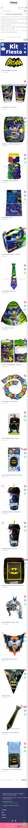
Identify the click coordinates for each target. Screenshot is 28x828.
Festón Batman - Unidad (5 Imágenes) (10, 180)
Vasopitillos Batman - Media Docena (10, 548)
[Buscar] (25, 11)
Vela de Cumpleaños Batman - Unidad (10, 438)
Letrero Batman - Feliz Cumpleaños (10, 401)
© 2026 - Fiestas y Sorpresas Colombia (14, 824)
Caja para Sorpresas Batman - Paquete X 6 (11, 254)
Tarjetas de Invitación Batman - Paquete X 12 (12, 364)
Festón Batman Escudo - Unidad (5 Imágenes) (12, 769)
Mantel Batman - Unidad (7, 217)
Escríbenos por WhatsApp (11, 802)
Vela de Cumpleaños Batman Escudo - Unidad (12, 475)
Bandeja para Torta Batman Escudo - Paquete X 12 (13, 585)
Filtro (25, 40)
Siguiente (24, 780)
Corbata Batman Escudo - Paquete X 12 (10, 732)
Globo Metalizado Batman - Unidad (9, 659)
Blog (5, 806)
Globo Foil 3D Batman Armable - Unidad (10, 622)
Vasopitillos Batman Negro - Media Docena (11, 512)
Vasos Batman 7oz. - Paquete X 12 (9, 107)
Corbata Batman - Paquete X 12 (8, 291)
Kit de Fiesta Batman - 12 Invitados (9, 70)
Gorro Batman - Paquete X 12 (8, 328)
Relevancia (2, 39)
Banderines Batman (6, 696)
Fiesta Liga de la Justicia (11, 32)
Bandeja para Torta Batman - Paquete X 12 (11, 144)
